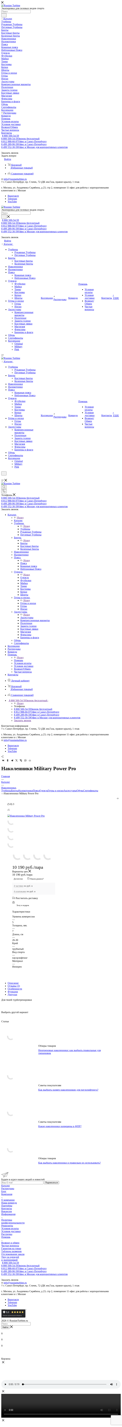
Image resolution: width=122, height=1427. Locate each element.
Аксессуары (26, 617)
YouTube (12, 201)
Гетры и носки (28, 603)
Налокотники (25, 790)
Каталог (18, 520)
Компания (6, 1194)
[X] (16, 760)
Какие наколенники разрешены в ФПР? (59, 1126)
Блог (3, 1191)
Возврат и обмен (10, 1242)
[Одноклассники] (8, 760)
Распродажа (7, 1188)
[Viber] (21, 760)
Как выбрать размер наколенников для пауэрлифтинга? (68, 1089)
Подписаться (51, 1182)
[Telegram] (12, 760)
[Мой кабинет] (2, 477)
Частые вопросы (10, 1245)
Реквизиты (7, 1225)
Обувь (80, 790)
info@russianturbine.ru (15, 179)
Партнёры (6, 1205)
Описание (13, 983)
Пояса (23, 563)
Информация (8, 1214)
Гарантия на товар (11, 1248)
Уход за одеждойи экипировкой (10, 1258)
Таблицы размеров (11, 1251)
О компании (8, 1200)
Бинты (23, 543)
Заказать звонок (22, 720)
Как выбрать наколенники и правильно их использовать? (69, 1162)
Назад (20, 517)
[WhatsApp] (25, 760)
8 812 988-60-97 (24, 141)
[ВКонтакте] (3, 760)
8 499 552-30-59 (34, 147)
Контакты (6, 1208)
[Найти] (4, 15)
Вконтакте (13, 195)
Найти (5, 1327)
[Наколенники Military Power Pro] (34, 815)
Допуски (12, 994)
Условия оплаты (10, 1228)
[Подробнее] (118, 798)
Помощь (18, 660)
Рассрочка (6, 1234)
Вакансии (6, 1211)
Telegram (12, 198)
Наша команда (9, 1202)
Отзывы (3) (14, 986)
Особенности (15, 988)
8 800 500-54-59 (10, 135)
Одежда (24, 577)
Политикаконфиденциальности (13, 1221)
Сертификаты (90, 790)
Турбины (25, 529)
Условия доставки (11, 1231)
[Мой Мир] (30, 760)
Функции (13, 991)
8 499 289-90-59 (24, 144)
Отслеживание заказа (12, 1254)
